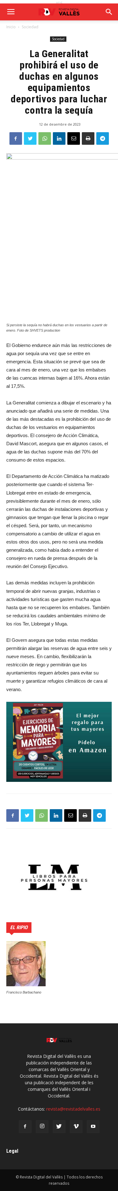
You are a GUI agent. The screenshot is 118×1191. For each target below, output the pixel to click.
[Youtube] (93, 1126)
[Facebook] (25, 1126)
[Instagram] (42, 1126)
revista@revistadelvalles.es (73, 1109)
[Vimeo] (76, 1126)
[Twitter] (59, 1126)
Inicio (11, 27)
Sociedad (30, 27)
